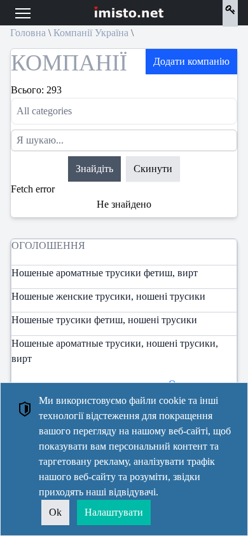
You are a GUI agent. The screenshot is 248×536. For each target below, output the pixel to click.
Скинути (153, 168)
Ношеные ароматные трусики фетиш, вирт (104, 272)
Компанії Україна (90, 32)
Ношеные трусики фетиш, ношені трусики (104, 319)
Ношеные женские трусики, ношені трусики (108, 296)
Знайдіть (94, 168)
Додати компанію (191, 61)
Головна (28, 32)
